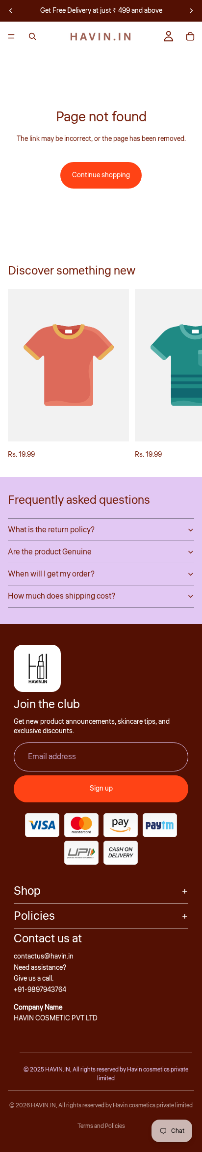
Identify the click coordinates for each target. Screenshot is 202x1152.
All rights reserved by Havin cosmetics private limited (125, 1105)
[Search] (32, 36)
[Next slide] (191, 11)
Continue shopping (101, 175)
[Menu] (11, 36)
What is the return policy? (51, 529)
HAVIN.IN (43, 1105)
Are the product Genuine (50, 552)
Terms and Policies (101, 1126)
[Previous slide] (11, 11)
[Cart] (190, 36)
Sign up (101, 789)
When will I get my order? (51, 574)
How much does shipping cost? (61, 596)
